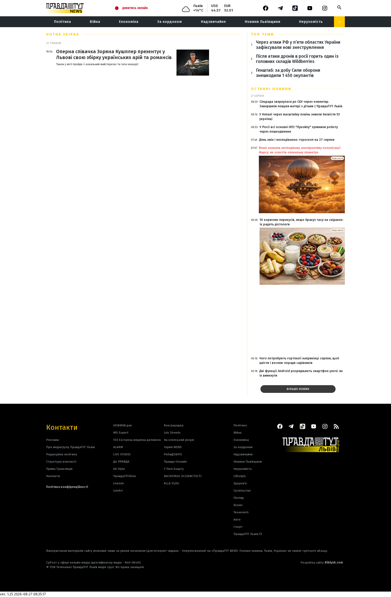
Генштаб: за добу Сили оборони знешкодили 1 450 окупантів (288, 73)
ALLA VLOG (171, 483)
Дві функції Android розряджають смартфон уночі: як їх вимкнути (301, 373)
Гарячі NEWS (173, 447)
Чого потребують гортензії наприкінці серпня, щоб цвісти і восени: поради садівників (299, 360)
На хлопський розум (179, 440)
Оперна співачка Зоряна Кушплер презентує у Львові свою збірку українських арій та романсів (114, 54)
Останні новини (271, 89)
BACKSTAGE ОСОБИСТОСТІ (182, 476)
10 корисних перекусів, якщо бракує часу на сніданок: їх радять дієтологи (301, 222)
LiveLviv (118, 483)
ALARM (118, 447)
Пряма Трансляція (59, 469)
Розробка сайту (321, 562)
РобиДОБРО (173, 454)
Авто (237, 519)
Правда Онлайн (175, 461)
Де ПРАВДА (121, 461)
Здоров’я (240, 483)
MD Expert (120, 433)
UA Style (119, 469)
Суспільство (242, 490)
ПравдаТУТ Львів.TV (248, 534)
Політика (62, 21)
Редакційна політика (61, 454)
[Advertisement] (298, 321)
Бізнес (238, 505)
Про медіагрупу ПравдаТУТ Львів (70, 447)
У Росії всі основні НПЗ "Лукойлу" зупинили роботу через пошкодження (299, 129)
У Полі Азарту (174, 469)
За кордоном (169, 21)
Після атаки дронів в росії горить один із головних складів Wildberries (297, 59)
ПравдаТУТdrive (124, 476)
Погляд (239, 498)
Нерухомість (311, 21)
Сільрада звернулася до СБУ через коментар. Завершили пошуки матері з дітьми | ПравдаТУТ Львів (301, 104)
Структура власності (61, 461)
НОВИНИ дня (122, 425)
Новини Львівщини (262, 21)
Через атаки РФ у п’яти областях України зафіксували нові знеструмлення (298, 45)
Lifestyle (240, 476)
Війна (95, 21)
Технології (241, 512)
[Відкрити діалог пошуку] (339, 7)
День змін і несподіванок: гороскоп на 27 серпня (296, 140)
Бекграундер (174, 425)
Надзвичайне (213, 21)
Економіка (128, 21)
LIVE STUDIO (122, 454)
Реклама (52, 440)
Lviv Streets (172, 433)
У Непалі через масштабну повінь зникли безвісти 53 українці (299, 116)
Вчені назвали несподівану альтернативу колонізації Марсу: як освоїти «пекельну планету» (300, 150)
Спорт (238, 527)
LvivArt (118, 490)
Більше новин (298, 389)
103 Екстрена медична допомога (137, 440)
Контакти (62, 427)
